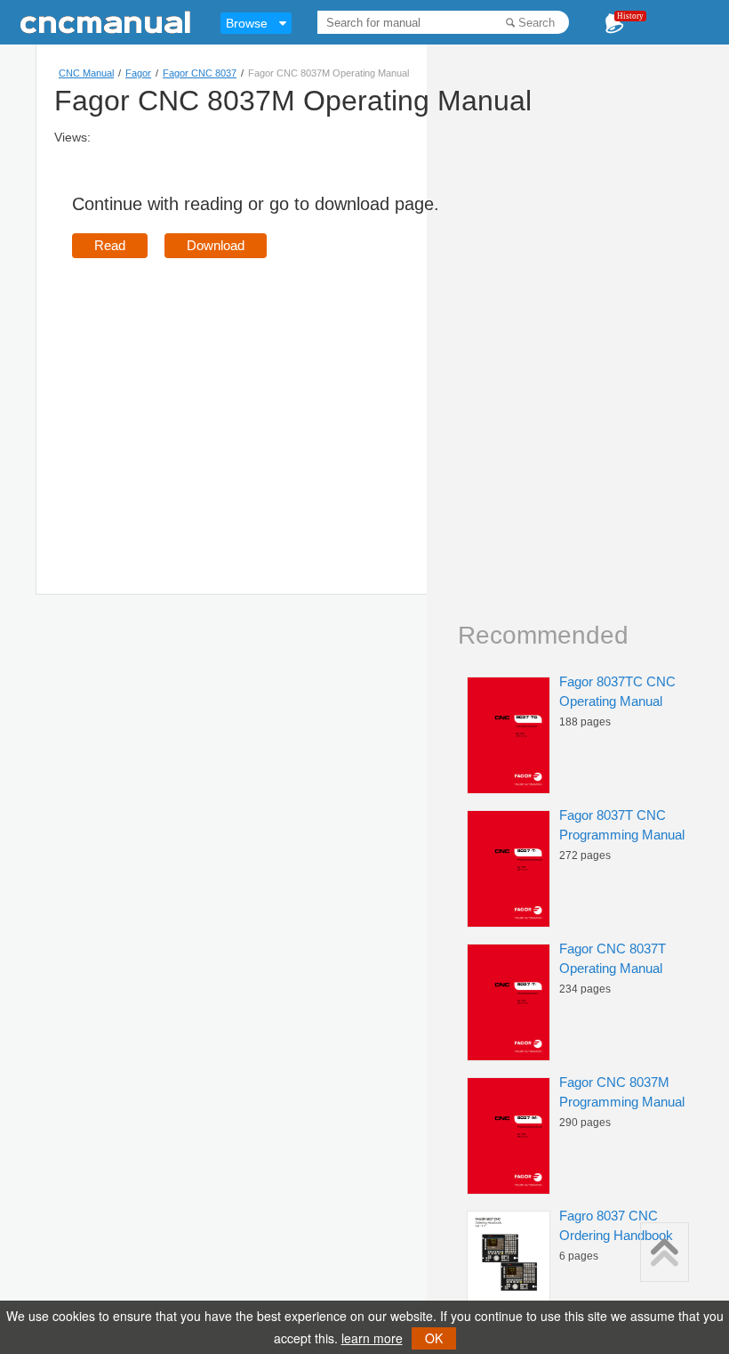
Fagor (138, 73)
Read (109, 245)
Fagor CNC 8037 (199, 73)
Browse (247, 23)
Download (215, 245)
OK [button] (434, 1338)
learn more (372, 1338)
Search (536, 22)
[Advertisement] (221, 400)
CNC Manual (86, 73)
